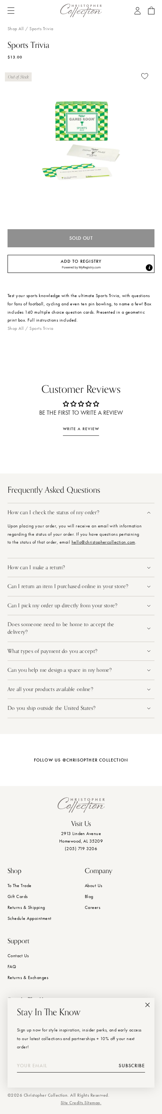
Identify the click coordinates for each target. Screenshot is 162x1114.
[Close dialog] (147, 1005)
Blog (89, 896)
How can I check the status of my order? (53, 512)
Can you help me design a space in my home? (60, 670)
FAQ (12, 966)
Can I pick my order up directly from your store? (62, 605)
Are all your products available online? (51, 689)
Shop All (16, 28)
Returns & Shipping (26, 907)
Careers (92, 907)
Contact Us (18, 955)
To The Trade (20, 885)
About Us (93, 885)
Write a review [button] (81, 428)
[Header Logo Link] (81, 10)
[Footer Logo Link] (81, 805)
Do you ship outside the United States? (52, 708)
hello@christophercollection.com (103, 542)
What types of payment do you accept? (52, 651)
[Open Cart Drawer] (151, 10)
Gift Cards (18, 896)
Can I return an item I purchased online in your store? (69, 586)
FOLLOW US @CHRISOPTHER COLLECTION (81, 760)
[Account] (137, 11)
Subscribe (132, 1066)
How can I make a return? (36, 567)
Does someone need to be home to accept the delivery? (61, 628)
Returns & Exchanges (28, 977)
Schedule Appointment (30, 918)
